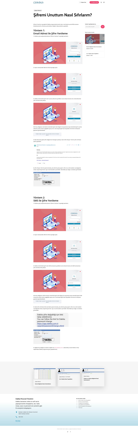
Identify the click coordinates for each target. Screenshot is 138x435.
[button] (104, 2)
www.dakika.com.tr (58, 347)
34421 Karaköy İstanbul (24, 413)
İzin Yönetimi (67, 376)
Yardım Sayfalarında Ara (90, 24)
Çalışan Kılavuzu (37, 10)
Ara (102, 26)
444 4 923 (21, 416)
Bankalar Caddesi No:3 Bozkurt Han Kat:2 (28, 412)
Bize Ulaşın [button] (18, 420)
